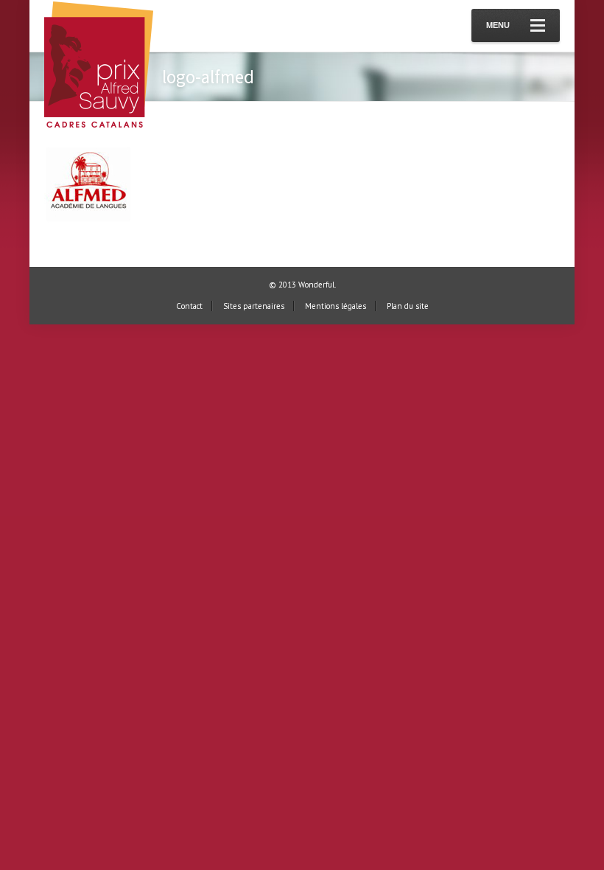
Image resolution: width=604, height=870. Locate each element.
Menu (498, 25)
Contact (189, 306)
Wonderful (316, 284)
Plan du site (408, 306)
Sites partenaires (253, 306)
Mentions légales (335, 306)
